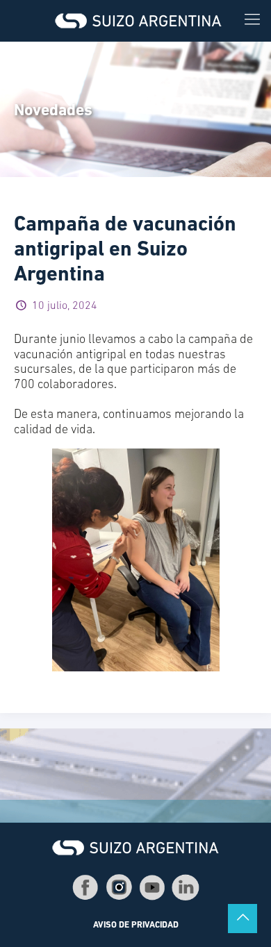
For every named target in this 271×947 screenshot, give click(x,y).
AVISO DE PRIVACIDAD (136, 925)
